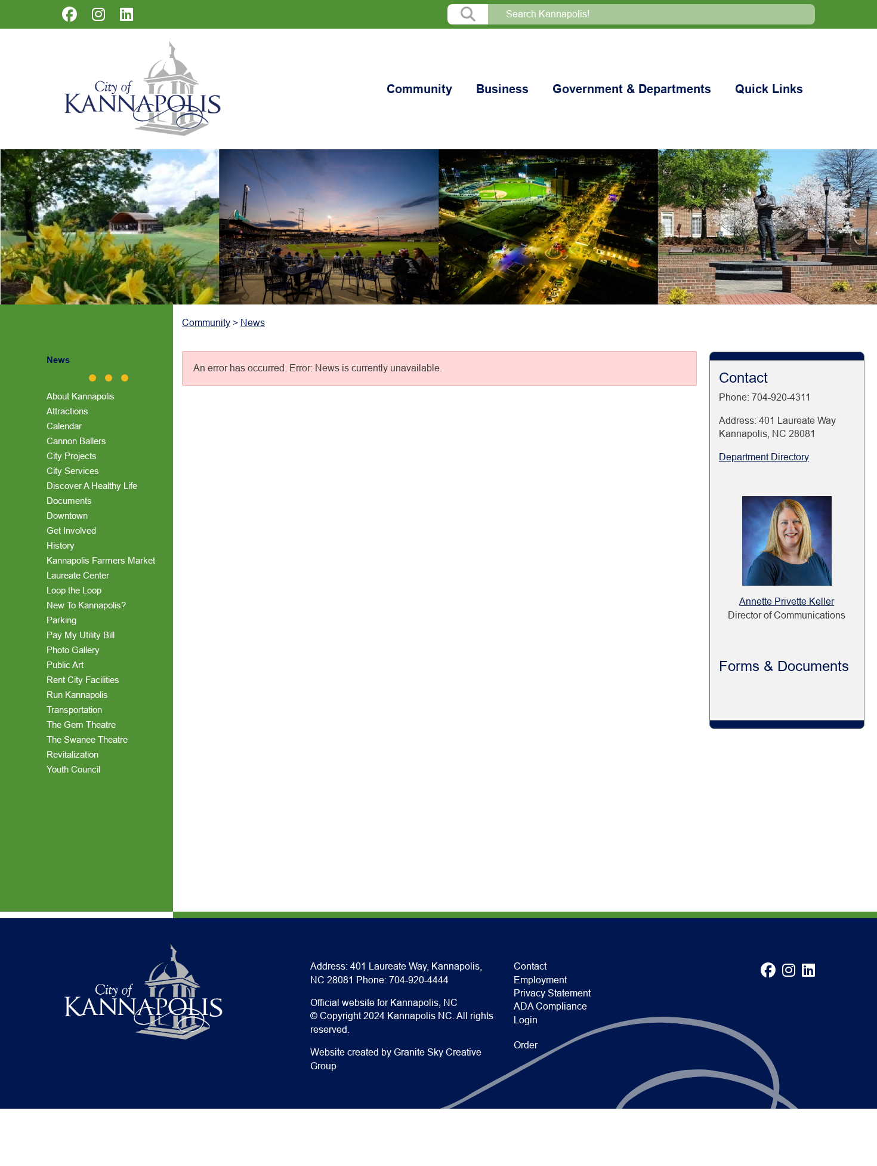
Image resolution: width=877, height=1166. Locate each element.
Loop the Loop (74, 590)
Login (526, 1020)
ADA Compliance (550, 1006)
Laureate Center (78, 575)
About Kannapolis (81, 396)
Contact (530, 966)
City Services (73, 471)
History (61, 545)
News (58, 360)
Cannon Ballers (76, 441)
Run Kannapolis (77, 695)
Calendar (64, 426)
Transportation (74, 709)
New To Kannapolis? (86, 605)
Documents (69, 501)
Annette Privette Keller (786, 601)
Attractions (67, 411)
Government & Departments (631, 89)
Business (502, 89)
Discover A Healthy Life (92, 486)
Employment (540, 980)
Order (526, 1045)
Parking (61, 620)
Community (419, 89)
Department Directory (764, 457)
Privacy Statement (552, 993)
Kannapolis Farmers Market (101, 560)
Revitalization (72, 754)
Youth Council (73, 769)
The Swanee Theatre (87, 739)
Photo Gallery (73, 650)
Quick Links (769, 89)
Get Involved (71, 530)
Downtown (67, 515)
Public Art (65, 665)
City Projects (72, 456)
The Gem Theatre (81, 724)
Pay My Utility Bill (81, 635)
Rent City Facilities (83, 680)
